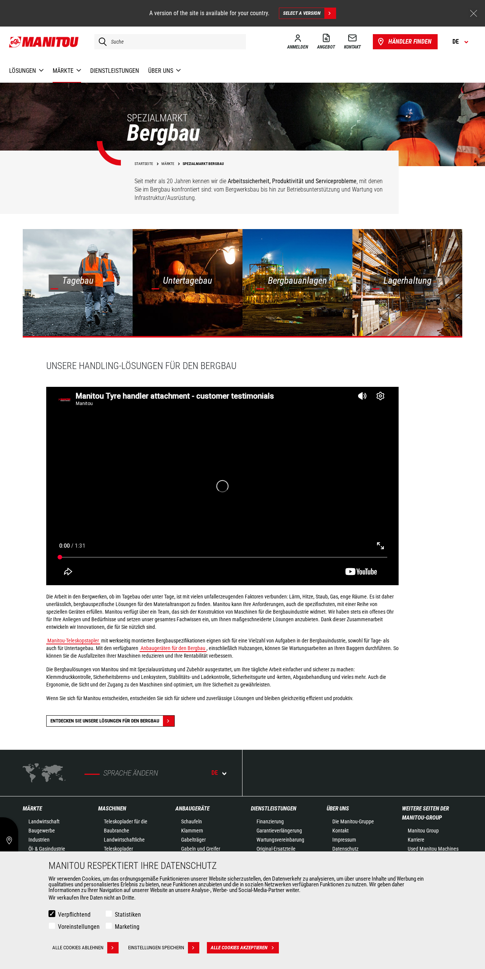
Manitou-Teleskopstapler (73, 641)
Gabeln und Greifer (200, 849)
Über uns (338, 808)
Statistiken (128, 914)
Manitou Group (423, 831)
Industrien (39, 840)
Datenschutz (345, 849)
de (214, 772)
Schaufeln (191, 821)
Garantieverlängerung (279, 831)
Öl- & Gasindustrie (46, 849)
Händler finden (410, 41)
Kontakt (340, 831)
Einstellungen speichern (156, 947)
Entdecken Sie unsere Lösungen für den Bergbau (104, 721)
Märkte (32, 808)
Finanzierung (270, 821)
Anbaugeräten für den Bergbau (173, 648)
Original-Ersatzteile (276, 849)
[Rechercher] (100, 41)
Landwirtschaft (43, 821)
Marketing (127, 926)
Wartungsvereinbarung (280, 840)
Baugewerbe (41, 831)
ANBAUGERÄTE (192, 808)
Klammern (192, 831)
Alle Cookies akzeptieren (239, 947)
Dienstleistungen (273, 808)
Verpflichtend (74, 914)
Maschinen (112, 808)
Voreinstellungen (79, 926)
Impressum (344, 840)
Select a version (302, 13)
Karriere (416, 840)
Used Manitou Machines (433, 849)
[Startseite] (44, 41)
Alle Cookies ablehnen (77, 947)
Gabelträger (193, 840)
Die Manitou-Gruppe (353, 821)
